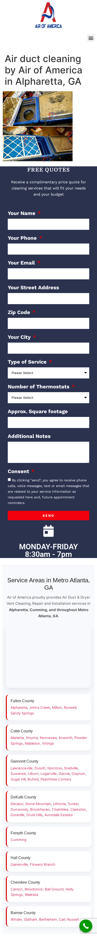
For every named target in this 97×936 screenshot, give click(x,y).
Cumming (18, 840)
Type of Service (28, 362)
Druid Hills (34, 815)
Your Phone (23, 238)
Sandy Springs (22, 713)
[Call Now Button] (85, 925)
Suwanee (18, 774)
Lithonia (59, 804)
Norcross (54, 768)
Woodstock (33, 889)
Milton (57, 707)
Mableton (32, 743)
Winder (16, 919)
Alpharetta (19, 707)
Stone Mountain (38, 804)
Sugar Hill (18, 779)
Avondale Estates (58, 815)
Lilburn (33, 774)
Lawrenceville (22, 768)
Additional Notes (29, 436)
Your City (20, 337)
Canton (17, 889)
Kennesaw (48, 738)
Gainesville (19, 864)
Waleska (31, 895)
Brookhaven (40, 809)
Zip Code (20, 312)
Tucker (73, 804)
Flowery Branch (42, 864)
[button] (91, 38)
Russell (73, 919)
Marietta (17, 738)
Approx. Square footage (38, 411)
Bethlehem (48, 919)
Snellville (71, 768)
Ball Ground (54, 889)
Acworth (66, 738)
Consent (19, 471)
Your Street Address (33, 287)
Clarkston (78, 809)
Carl (62, 919)
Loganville (48, 774)
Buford (33, 779)
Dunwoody (19, 809)
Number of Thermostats (39, 387)
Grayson (78, 774)
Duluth (40, 768)
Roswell (70, 707)
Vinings (48, 743)
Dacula (64, 774)
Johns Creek (39, 707)
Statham (30, 919)
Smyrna (32, 738)
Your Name (22, 213)
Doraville (17, 815)
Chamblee (60, 809)
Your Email (22, 263)
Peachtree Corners (55, 779)
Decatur (17, 804)
